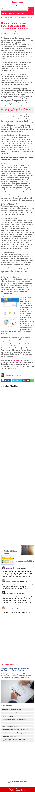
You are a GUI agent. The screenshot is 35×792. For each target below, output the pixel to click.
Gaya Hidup (20, 13)
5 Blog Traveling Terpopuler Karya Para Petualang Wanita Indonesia (15, 110)
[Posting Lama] (31, 556)
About (9, 5)
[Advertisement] (17, 466)
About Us (11, 13)
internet (21, 375)
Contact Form (28, 5)
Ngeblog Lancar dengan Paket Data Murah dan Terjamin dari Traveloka (14, 25)
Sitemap (20, 5)
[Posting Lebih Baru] (4, 546)
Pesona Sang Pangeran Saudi (10, 736)
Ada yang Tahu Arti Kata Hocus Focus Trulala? (14, 719)
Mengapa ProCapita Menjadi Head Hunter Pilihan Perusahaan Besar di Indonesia (15, 669)
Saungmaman (17, 360)
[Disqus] (17, 589)
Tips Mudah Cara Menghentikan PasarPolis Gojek (15, 729)
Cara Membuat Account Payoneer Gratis (12, 723)
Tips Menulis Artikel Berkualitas (10, 713)
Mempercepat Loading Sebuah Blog (11, 709)
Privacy (15, 5)
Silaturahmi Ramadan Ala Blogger (11, 726)
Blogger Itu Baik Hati (7, 716)
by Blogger (22, 790)
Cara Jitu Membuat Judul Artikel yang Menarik (14, 733)
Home (5, 5)
